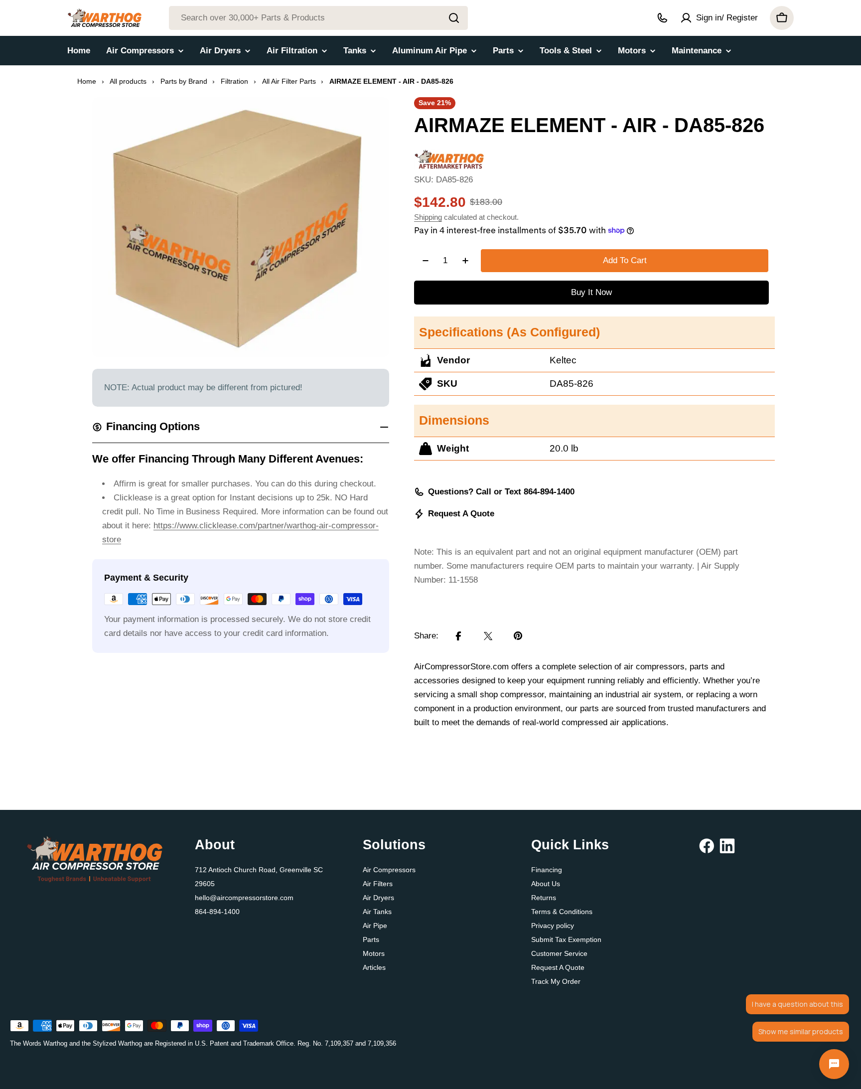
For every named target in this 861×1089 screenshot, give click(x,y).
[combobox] (318, 18)
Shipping (428, 217)
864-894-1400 (217, 912)
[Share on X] (488, 636)
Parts (371, 939)
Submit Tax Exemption (566, 939)
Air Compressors (389, 870)
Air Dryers (378, 898)
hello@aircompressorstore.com (244, 898)
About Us (545, 884)
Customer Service (559, 953)
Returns (543, 898)
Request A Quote (461, 513)
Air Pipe (375, 926)
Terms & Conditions (561, 912)
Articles (374, 967)
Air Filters (378, 884)
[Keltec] (449, 155)
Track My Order (555, 981)
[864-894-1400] (662, 18)
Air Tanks (377, 912)
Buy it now (591, 292)
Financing (546, 870)
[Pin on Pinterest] (518, 636)
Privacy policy (552, 926)
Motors (374, 953)
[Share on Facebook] (458, 636)
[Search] (454, 18)
